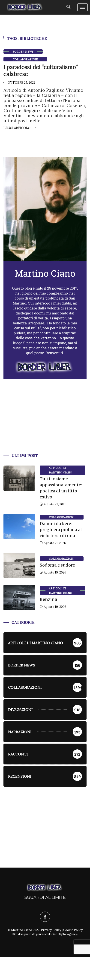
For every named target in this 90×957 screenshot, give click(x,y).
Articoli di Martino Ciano (60, 470)
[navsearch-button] (68, 7)
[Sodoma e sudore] (19, 565)
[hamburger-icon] (82, 7)
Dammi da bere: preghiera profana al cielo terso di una (61, 529)
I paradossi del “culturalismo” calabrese (40, 70)
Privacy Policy (51, 930)
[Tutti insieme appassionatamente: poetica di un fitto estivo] (19, 478)
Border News (23, 51)
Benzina (48, 599)
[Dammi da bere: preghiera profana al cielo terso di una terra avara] (19, 526)
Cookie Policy (73, 930)
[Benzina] (19, 597)
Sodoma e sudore (57, 565)
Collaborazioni (25, 59)
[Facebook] (45, 917)
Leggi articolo (16, 128)
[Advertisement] (45, 421)
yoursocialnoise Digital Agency (56, 934)
